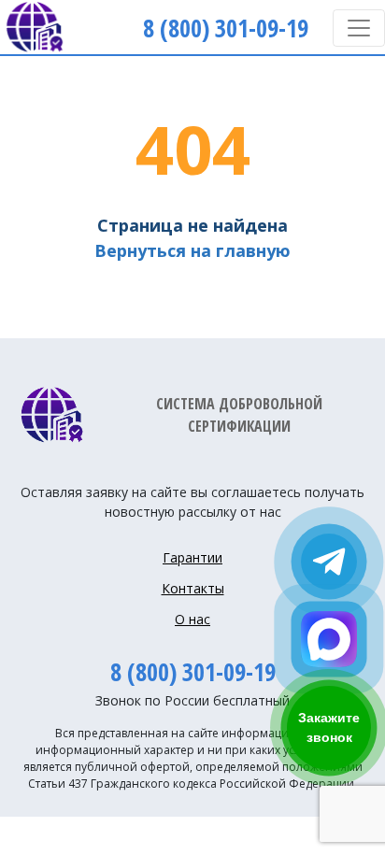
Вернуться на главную (192, 250)
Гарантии (192, 557)
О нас (192, 619)
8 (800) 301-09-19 (193, 672)
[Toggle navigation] (359, 28)
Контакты (193, 588)
